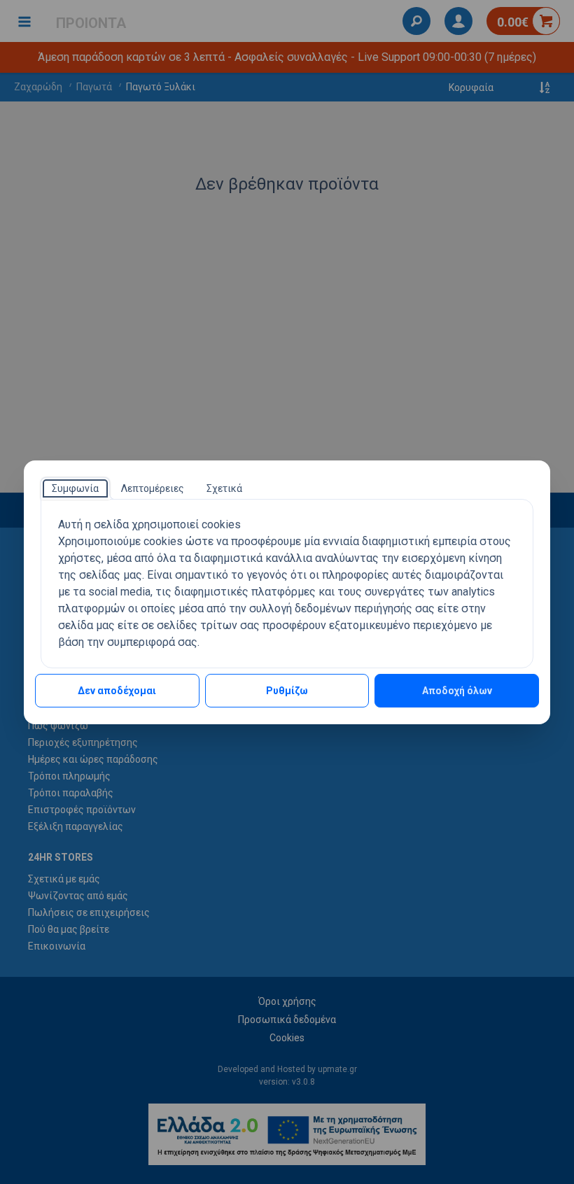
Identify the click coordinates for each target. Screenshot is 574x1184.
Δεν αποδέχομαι (117, 690)
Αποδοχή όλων (457, 690)
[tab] (75, 488)
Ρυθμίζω (287, 690)
